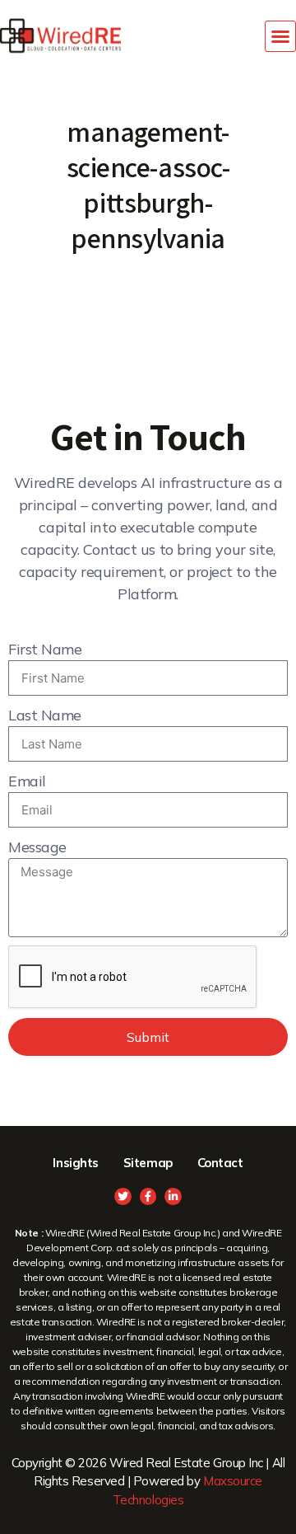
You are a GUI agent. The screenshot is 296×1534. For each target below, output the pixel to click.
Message (37, 846)
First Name (45, 649)
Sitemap (148, 1162)
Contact (220, 1162)
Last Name (44, 715)
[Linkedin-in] (173, 1196)
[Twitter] (123, 1196)
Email (27, 781)
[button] (280, 36)
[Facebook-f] (148, 1196)
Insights (75, 1162)
